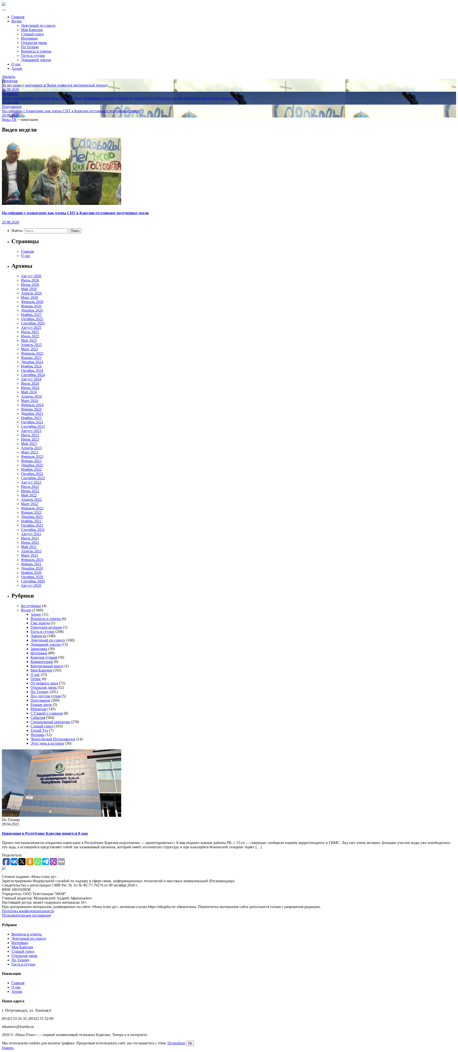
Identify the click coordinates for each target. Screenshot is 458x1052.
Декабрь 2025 (32, 310)
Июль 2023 (30, 435)
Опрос (36, 679)
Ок (190, 1043)
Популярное (40, 700)
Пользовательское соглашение (26, 915)
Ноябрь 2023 (31, 418)
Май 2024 (29, 392)
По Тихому (30, 47)
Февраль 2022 (32, 508)
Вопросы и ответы (36, 51)
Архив (16, 68)
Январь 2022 (31, 512)
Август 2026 (31, 276)
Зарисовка (39, 649)
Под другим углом (46, 696)
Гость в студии (33, 55)
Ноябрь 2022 (31, 469)
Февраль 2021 (32, 560)
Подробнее (176, 1043)
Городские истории (46, 627)
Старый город (32, 34)
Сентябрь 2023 (33, 426)
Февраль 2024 (32, 405)
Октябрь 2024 (32, 370)
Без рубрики (31, 606)
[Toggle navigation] (4, 10)
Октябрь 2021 (32, 525)
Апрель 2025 (31, 345)
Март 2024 (29, 401)
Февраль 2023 (32, 456)
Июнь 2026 (30, 285)
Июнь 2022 (30, 491)
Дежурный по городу (38, 25)
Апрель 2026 (31, 293)
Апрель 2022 (31, 499)
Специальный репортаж (50, 722)
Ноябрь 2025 (31, 315)
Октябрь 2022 (32, 474)
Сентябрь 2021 (33, 530)
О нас (16, 64)
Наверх (8, 1048)
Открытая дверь (34, 43)
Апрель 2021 (31, 551)
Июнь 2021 (30, 542)
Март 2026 (29, 297)
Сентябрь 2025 (33, 323)
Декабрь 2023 (32, 413)
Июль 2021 (30, 538)
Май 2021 (29, 547)
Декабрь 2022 (32, 465)
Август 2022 (31, 482)
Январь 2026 (31, 306)
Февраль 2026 (32, 302)
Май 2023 (29, 444)
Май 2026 (29, 289)
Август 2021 (31, 534)
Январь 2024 (31, 409)
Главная (17, 17)
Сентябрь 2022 (33, 478)
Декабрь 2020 (32, 568)
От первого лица (44, 683)
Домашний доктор (36, 60)
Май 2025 (29, 340)
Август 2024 (31, 379)
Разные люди (41, 705)
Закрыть (8, 77)
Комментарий (42, 662)
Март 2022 (29, 504)
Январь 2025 (31, 358)
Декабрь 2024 (32, 362)
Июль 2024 (30, 383)
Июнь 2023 (30, 439)
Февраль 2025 (32, 353)
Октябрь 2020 (32, 577)
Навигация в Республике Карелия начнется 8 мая (45, 833)
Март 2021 (29, 555)
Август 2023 (31, 431)
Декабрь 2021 (32, 517)
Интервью (29, 38)
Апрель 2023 (31, 448)
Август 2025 (31, 328)
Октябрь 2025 (32, 319)
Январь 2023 (31, 461)
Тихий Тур (39, 730)
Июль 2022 (30, 487)
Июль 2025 (30, 332)
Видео (16, 21)
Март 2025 (29, 349)
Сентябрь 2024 (33, 375)
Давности (38, 636)
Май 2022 (29, 495)
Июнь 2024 (30, 388)
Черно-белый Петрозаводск (53, 739)
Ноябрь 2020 (31, 573)
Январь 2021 (31, 564)
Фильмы (37, 735)
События (38, 718)
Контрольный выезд (47, 666)
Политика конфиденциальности (28, 911)
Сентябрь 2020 (33, 581)
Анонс (36, 614)
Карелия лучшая (44, 657)
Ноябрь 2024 (31, 366)
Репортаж (38, 709)
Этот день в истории (47, 743)
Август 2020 (31, 585)
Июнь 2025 (30, 336)
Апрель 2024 (31, 396)
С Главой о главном (47, 713)
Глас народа (40, 623)
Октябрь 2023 (32, 422)
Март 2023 (29, 452)
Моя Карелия (31, 30)
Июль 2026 (30, 280)
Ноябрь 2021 (31, 521)
